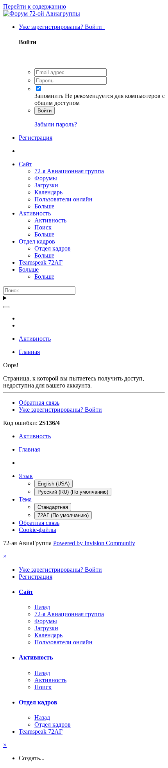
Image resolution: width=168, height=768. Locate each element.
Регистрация (35, 137)
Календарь (48, 192)
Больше (44, 206)
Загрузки (46, 185)
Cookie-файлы (37, 529)
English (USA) (54, 484)
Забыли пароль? (55, 124)
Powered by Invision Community (94, 543)
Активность (35, 213)
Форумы (45, 178)
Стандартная (53, 507)
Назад (42, 607)
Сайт (25, 164)
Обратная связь (39, 402)
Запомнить (48, 95)
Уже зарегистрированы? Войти (62, 26)
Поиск (43, 227)
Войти (45, 111)
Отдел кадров (37, 241)
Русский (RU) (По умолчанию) (73, 492)
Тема (25, 499)
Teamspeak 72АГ (41, 262)
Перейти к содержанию (34, 6)
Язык (26, 476)
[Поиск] (6, 307)
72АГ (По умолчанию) (63, 515)
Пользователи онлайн (63, 199)
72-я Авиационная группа (69, 171)
